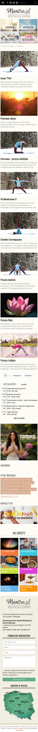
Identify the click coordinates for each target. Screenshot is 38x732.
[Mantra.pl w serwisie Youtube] (13, 2)
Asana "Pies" (6, 78)
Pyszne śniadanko (26, 569)
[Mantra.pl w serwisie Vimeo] (17, 2)
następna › (17, 375)
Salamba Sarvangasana (11, 239)
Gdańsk (17, 692)
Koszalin (9, 693)
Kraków (21, 713)
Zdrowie (19, 46)
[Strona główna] (19, 18)
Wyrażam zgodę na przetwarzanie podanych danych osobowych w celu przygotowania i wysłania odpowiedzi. (19, 672)
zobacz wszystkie (19, 418)
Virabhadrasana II (8, 199)
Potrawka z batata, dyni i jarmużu (9, 570)
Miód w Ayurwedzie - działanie (27, 588)
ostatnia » (28, 375)
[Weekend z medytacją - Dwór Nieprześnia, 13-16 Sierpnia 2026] (19, 442)
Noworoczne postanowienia (6, 588)
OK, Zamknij (19, 730)
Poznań (11, 701)
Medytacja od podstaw (13, 394)
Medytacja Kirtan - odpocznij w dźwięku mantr (21, 406)
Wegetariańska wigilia (28, 551)
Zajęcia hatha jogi (12, 412)
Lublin (30, 709)
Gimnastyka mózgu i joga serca (16, 388)
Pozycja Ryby (7, 320)
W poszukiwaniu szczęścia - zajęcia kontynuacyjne (22, 400)
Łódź (19, 704)
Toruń (17, 698)
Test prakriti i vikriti (8, 551)
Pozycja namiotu (8, 280)
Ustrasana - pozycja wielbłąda (14, 159)
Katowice (18, 711)
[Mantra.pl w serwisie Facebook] (7, 2)
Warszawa (24, 702)
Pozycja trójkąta (8, 360)
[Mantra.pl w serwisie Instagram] (10, 2)
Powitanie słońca (8, 118)
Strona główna (7, 46)
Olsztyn (23, 694)
